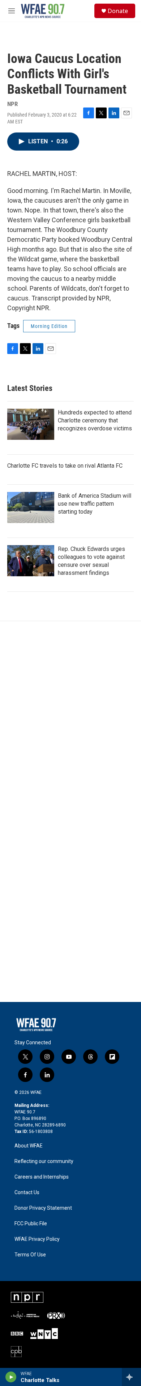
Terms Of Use (30, 1254)
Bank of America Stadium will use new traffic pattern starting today (94, 503)
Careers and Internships (41, 1177)
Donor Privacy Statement (43, 1208)
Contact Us (26, 1192)
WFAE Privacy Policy (37, 1239)
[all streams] (131, 1377)
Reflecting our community (43, 1161)
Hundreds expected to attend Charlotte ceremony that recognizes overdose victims (95, 420)
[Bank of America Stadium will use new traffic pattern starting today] (30, 507)
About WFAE (28, 1146)
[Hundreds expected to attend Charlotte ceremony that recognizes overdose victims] (30, 424)
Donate (118, 11)
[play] (11, 1377)
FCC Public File (30, 1223)
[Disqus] (70, 718)
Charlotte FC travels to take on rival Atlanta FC (65, 465)
